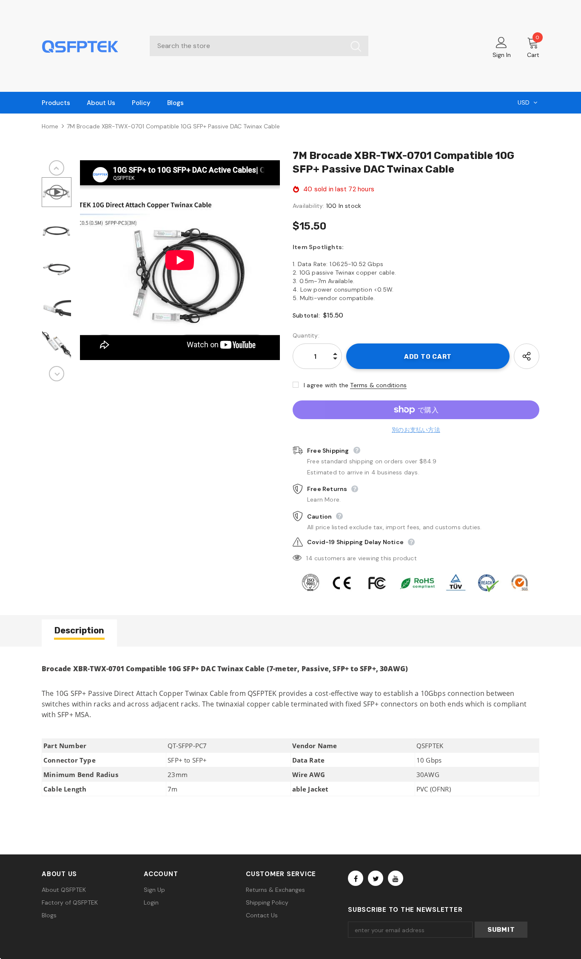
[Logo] (89, 46)
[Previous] (56, 168)
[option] (180, 260)
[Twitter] (375, 878)
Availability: (309, 206)
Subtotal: (306, 315)
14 (309, 558)
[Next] (56, 373)
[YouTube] (395, 878)
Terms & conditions (378, 385)
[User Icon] (501, 42)
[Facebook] (355, 878)
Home (50, 126)
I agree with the (326, 385)
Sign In (502, 55)
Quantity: (306, 335)
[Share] (526, 356)
